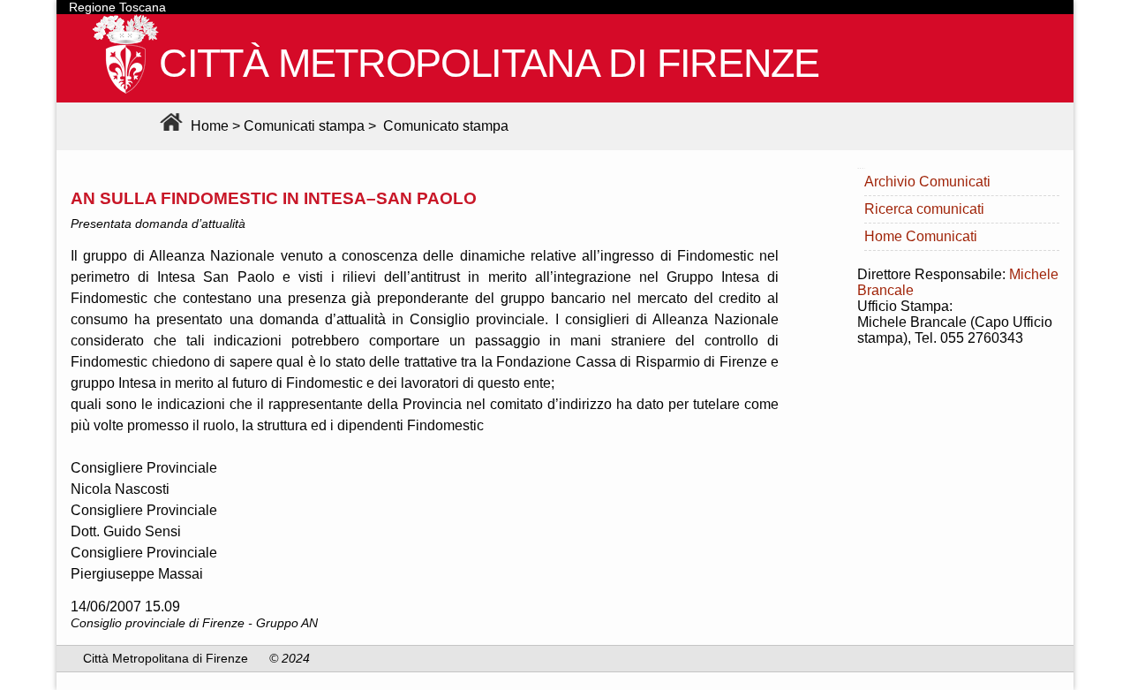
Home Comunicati (920, 236)
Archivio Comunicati (927, 181)
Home (208, 125)
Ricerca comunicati (924, 208)
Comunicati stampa (304, 125)
